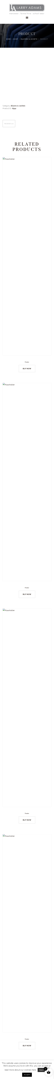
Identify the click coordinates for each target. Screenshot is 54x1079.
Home (8, 39)
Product (27, 362)
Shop (15, 39)
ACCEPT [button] (27, 1075)
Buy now (27, 369)
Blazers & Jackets (29, 39)
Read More (43, 1070)
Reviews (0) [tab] (9, 124)
